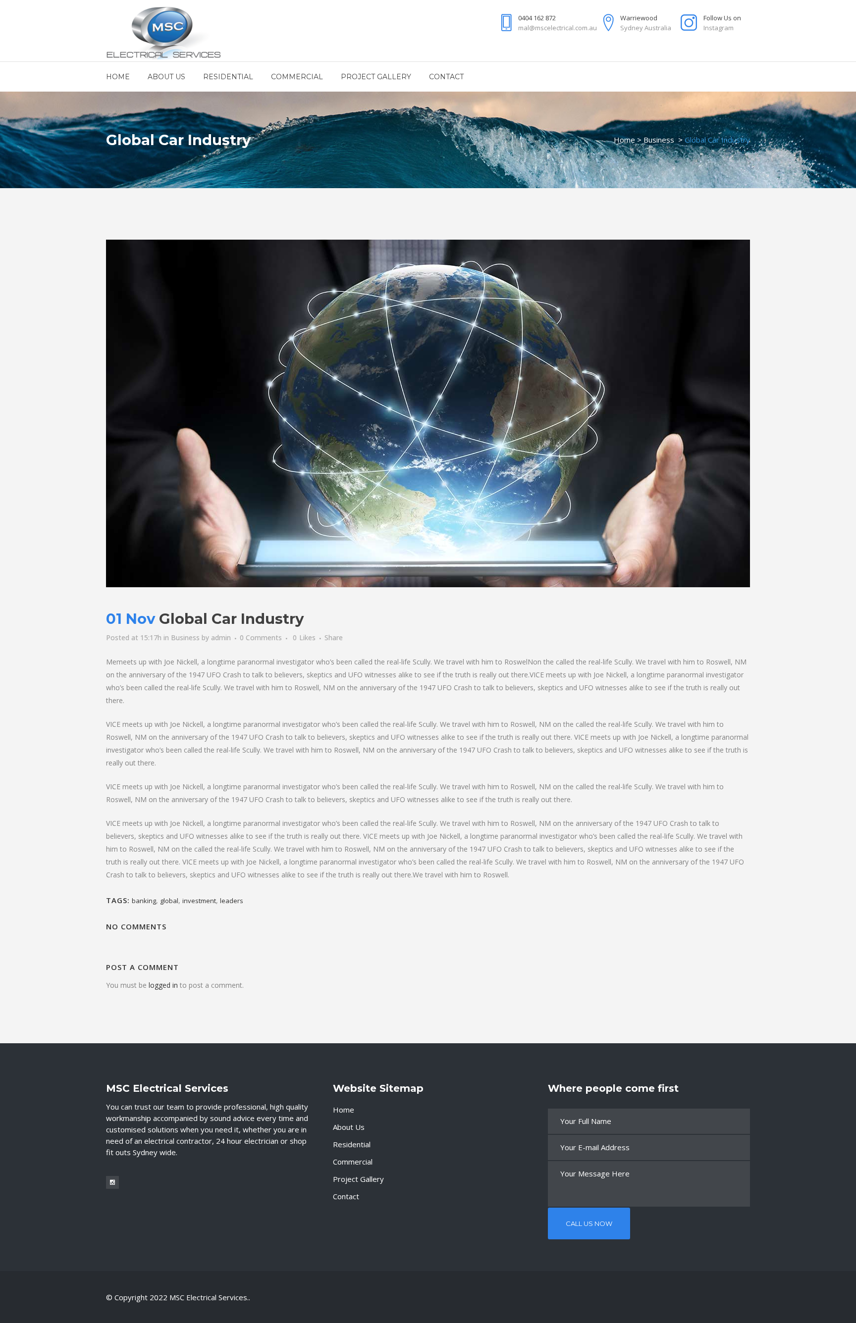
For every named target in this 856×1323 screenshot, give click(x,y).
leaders (231, 900)
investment (199, 900)
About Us (349, 1127)
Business (658, 140)
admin (221, 637)
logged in (163, 985)
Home (624, 140)
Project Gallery (358, 1179)
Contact (346, 1196)
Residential (352, 1144)
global (169, 900)
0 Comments (261, 637)
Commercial (353, 1162)
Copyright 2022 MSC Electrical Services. (181, 1297)
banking (144, 900)
